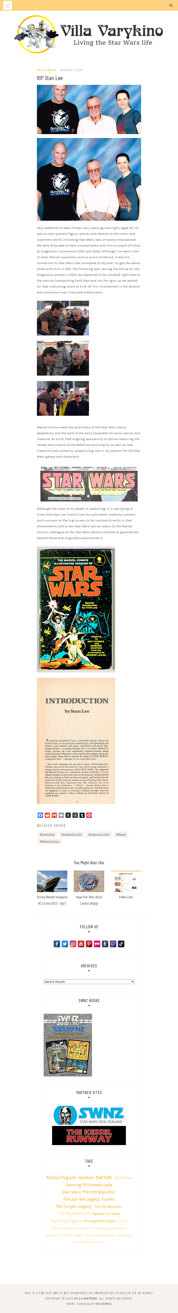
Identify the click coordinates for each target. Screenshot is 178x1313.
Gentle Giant (118, 1228)
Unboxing (99, 1228)
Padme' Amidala (106, 1213)
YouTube (123, 1177)
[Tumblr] (105, 943)
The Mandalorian (74, 1213)
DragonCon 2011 (72, 834)
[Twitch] (113, 943)
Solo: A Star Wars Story (89, 1242)
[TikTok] (121, 943)
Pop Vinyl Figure (66, 1220)
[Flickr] (97, 943)
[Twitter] (64, 943)
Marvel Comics (50, 841)
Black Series (105, 1235)
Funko (108, 1199)
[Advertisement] (89, 1268)
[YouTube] (80, 943)
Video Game (53, 1235)
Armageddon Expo (99, 1221)
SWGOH (122, 1221)
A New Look (126, 897)
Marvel (122, 834)
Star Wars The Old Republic (88, 1192)
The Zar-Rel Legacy (81, 1199)
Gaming (73, 1184)
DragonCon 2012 (100, 834)
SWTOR (103, 1177)
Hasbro (85, 1177)
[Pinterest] (89, 943)
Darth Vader (72, 1235)
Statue (88, 1235)
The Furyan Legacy (73, 1206)
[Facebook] (56, 943)
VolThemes (104, 1304)
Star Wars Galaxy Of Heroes (70, 1228)
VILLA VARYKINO (85, 1298)
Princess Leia (97, 1185)
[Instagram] (72, 943)
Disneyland (125, 1235)
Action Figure (61, 1177)
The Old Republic (108, 1206)
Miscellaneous (46, 70)
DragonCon (48, 834)
